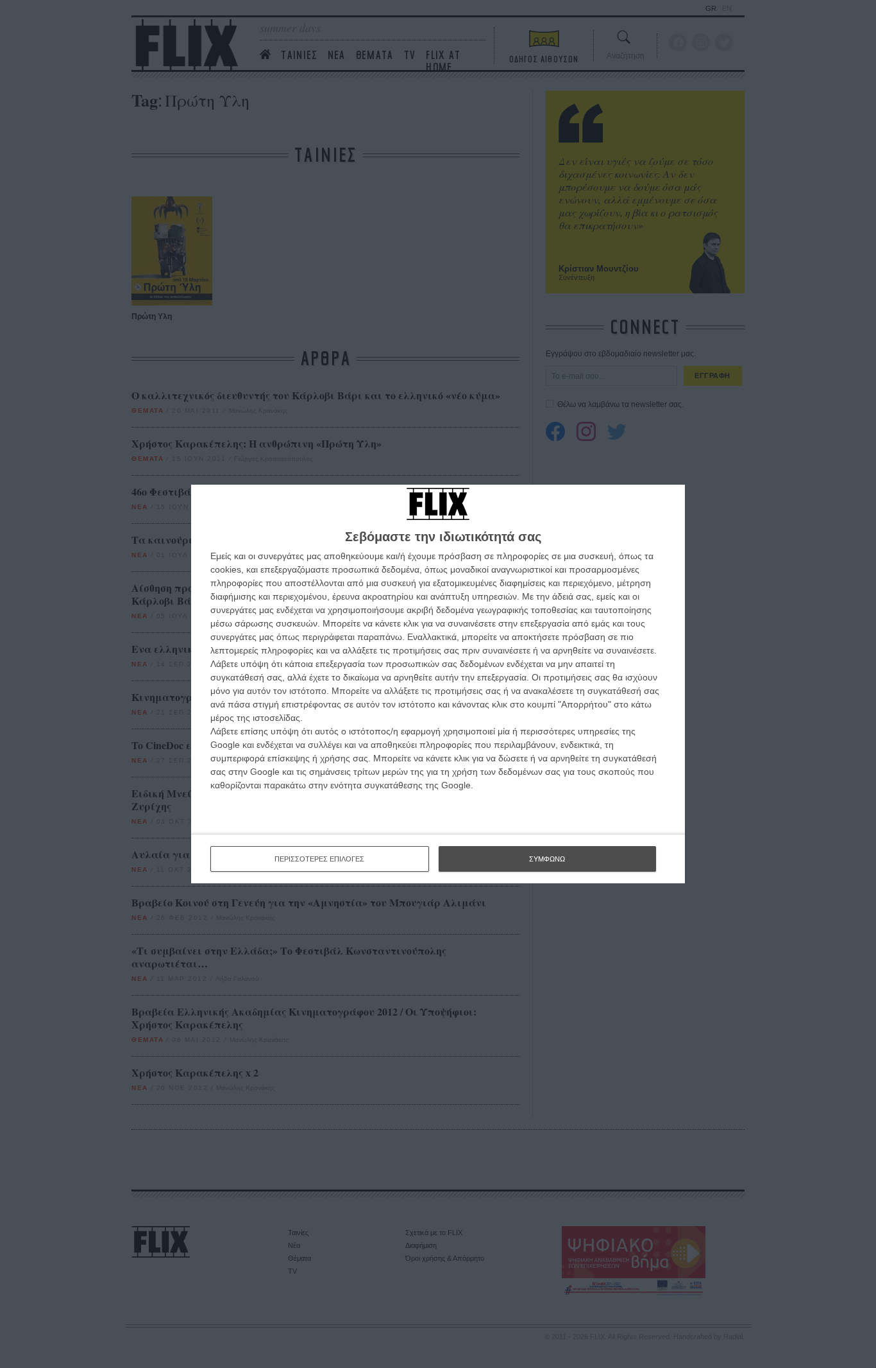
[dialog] (438, 684)
